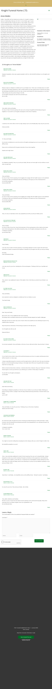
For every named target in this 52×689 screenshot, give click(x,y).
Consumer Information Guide (28, 632)
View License (26, 629)
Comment (4, 517)
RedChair (28, 640)
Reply (48, 79)
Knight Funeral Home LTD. (14, 10)
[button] (26, 5)
